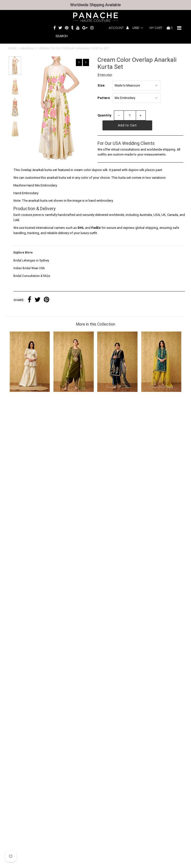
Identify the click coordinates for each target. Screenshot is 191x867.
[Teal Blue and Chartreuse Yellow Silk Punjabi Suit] (161, 391)
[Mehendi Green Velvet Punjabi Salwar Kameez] (73, 391)
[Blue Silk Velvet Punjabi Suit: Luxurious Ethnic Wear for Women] (117, 391)
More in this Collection (95, 324)
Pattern (103, 98)
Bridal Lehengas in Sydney (31, 260)
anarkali (27, 48)
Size (100, 85)
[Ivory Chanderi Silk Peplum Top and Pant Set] (30, 391)
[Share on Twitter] (38, 300)
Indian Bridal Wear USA (29, 268)
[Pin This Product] (46, 300)
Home (12, 48)
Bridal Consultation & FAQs (31, 276)
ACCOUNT (116, 28)
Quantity (104, 115)
